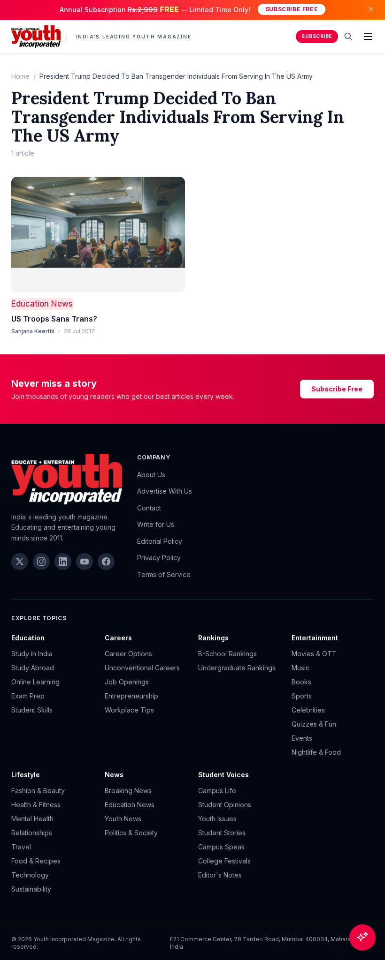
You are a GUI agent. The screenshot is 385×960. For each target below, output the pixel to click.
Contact (149, 508)
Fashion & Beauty (38, 791)
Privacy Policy (159, 558)
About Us (151, 475)
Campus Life (217, 791)
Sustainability (31, 889)
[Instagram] (41, 561)
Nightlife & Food (316, 752)
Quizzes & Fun (314, 724)
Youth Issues (217, 819)
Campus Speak (221, 847)
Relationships (31, 833)
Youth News (123, 819)
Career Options (128, 654)
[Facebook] (106, 561)
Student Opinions (224, 805)
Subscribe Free (291, 9)
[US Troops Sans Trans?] (98, 234)
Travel (21, 847)
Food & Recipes (36, 861)
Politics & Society (131, 833)
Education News (42, 303)
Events (302, 738)
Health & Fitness (36, 805)
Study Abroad (32, 668)
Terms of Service (164, 574)
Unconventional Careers (142, 668)
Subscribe (316, 36)
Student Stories (222, 833)
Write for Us (155, 524)
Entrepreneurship (131, 696)
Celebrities (308, 710)
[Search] (348, 36)
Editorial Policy (159, 541)
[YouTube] (84, 561)
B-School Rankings (227, 654)
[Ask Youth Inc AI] (362, 937)
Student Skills (32, 710)
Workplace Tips (129, 710)
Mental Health (32, 819)
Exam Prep (28, 696)
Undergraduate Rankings (237, 668)
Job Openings (127, 682)
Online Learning (35, 682)
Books (301, 682)
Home (20, 76)
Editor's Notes (220, 875)
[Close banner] (370, 9)
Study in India (32, 654)
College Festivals (224, 861)
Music (300, 668)
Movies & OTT (314, 654)
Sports (302, 696)
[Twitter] (19, 561)
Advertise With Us (164, 491)
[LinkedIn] (62, 561)
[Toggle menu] (368, 36)
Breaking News (128, 791)
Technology (30, 875)
